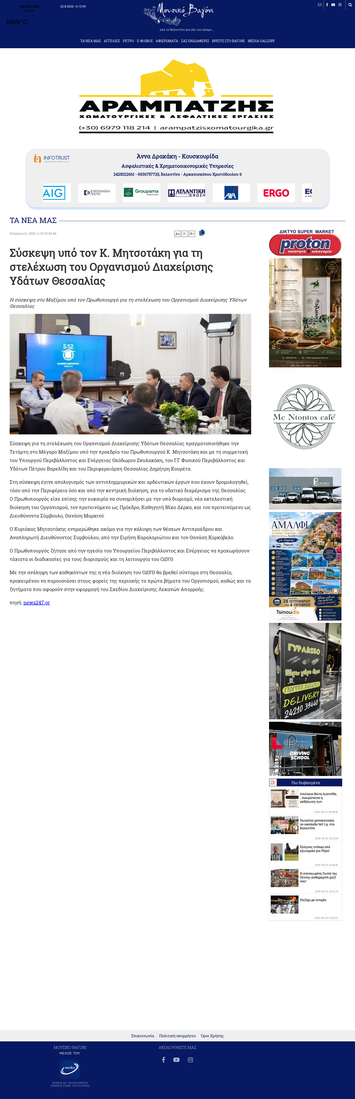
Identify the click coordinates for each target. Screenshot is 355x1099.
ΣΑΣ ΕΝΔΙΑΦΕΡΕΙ (195, 41)
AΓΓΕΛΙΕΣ (112, 41)
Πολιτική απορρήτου (177, 1035)
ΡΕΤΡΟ (128, 41)
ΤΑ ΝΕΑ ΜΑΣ (90, 41)
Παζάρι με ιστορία (313, 900)
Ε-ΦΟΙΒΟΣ (145, 41)
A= (192, 233)
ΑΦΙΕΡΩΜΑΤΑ (167, 41)
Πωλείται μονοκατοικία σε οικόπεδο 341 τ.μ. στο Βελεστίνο (317, 824)
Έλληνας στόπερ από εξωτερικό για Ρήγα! (315, 849)
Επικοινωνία (142, 1035)
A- (184, 233)
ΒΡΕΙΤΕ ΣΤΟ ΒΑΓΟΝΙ (228, 41)
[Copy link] (202, 232)
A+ (177, 233)
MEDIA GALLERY (261, 41)
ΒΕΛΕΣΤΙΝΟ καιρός (29, 18)
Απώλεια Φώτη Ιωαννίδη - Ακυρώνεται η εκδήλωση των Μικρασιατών (318, 799)
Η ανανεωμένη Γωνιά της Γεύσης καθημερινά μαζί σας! (318, 877)
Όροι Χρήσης (212, 1035)
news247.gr (36, 602)
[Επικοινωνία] (320, 4)
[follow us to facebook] (327, 4)
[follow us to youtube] (333, 4)
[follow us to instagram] (340, 4)
